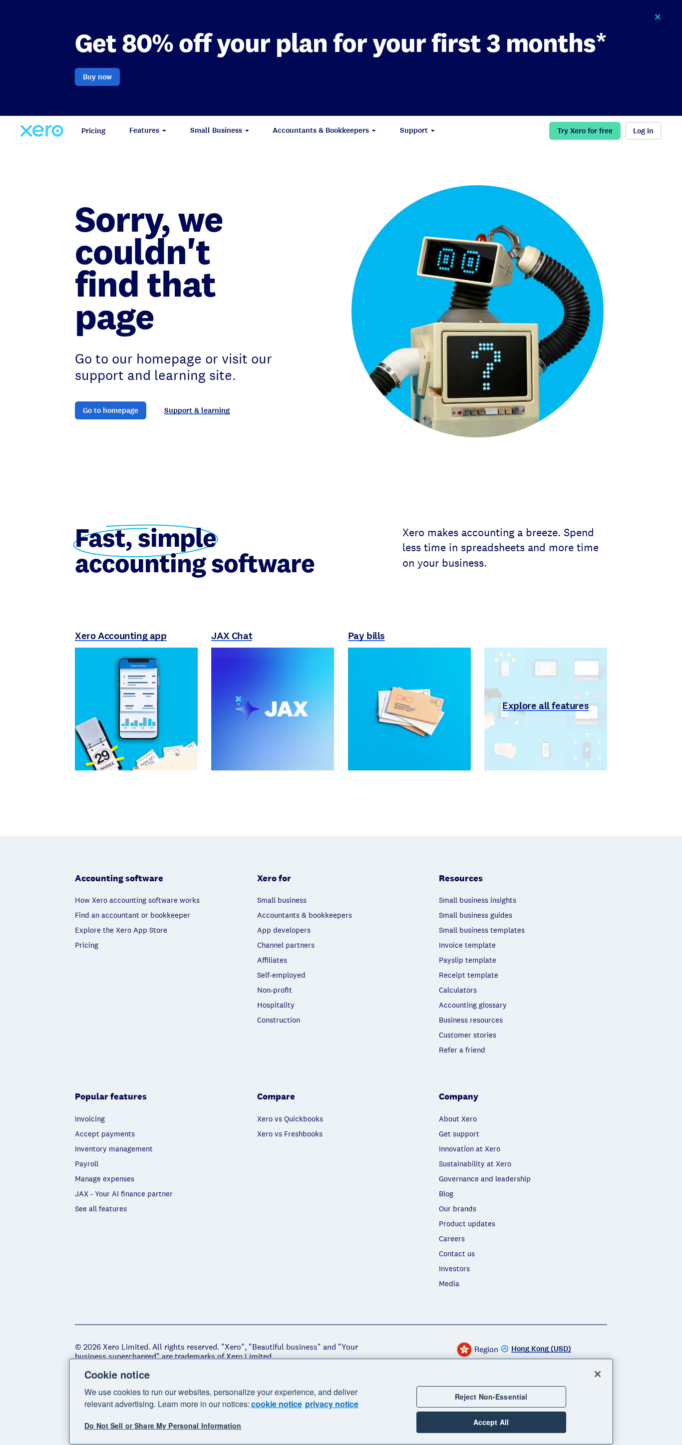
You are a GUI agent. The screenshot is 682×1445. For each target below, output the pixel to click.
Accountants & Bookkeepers (321, 130)
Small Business (216, 130)
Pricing (93, 131)
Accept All (491, 1422)
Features (144, 130)
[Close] (598, 1374)
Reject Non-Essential (491, 1397)
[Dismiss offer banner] (658, 17)
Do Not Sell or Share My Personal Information (162, 1426)
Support (414, 130)
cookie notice (276, 1404)
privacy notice (331, 1404)
